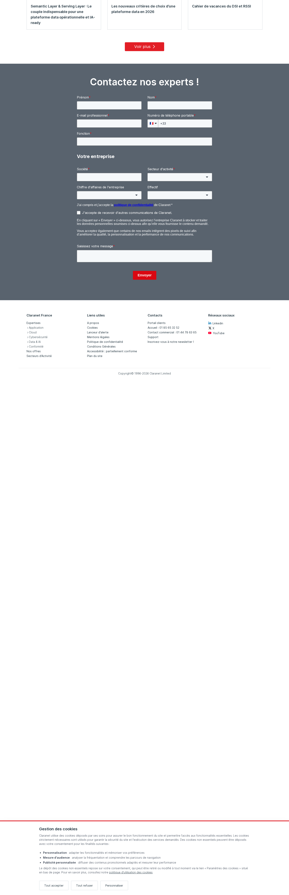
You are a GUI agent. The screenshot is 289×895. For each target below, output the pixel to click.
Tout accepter (54, 885)
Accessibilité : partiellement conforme (112, 351)
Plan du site (94, 356)
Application (36, 327)
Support (153, 337)
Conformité (36, 346)
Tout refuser (84, 885)
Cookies (92, 327)
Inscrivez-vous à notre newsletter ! (171, 341)
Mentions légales (98, 337)
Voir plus (142, 46)
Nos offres (34, 351)
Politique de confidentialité (105, 341)
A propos (93, 323)
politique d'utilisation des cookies (131, 872)
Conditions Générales (101, 346)
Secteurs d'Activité (39, 356)
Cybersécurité (38, 337)
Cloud (33, 332)
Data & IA (35, 341)
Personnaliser (114, 885)
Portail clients (157, 323)
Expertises (33, 323)
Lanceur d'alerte (98, 332)
